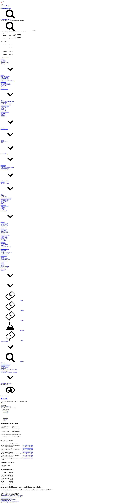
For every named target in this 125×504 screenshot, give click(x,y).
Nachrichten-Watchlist (5, 365)
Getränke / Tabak (4, 238)
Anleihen (22, 310)
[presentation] (3, 420)
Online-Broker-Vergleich (6, 169)
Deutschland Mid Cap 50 (6, 105)
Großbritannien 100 (5, 112)
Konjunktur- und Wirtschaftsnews (7, 80)
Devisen (21, 340)
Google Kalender (26, 445)
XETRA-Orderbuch (5, 180)
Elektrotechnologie (4, 231)
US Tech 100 (3, 109)
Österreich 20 (3, 114)
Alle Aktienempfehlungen (6, 84)
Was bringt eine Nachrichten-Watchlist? (9, 369)
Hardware (3, 242)
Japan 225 (3, 115)
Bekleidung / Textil (4, 225)
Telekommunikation (5, 267)
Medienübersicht (4, 141)
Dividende (5, 419)
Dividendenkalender (5, 168)
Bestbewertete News (5, 78)
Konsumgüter (3, 250)
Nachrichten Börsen (5, 496)
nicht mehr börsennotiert (5, 406)
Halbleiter (3, 239)
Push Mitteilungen (4, 384)
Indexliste (2, 195)
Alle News (3, 63)
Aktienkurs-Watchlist (5, 366)
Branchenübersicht (4, 129)
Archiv (2, 142)
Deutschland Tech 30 (5, 106)
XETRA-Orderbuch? (5, 183)
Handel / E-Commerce (5, 240)
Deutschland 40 (4, 102)
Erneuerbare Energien (5, 232)
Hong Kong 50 (4, 116)
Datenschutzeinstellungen (6, 499)
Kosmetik (2, 251)
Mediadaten (13, 499)
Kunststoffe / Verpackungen (6, 252)
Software (2, 265)
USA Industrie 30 (4, 107)
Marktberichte (3, 82)
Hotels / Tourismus (4, 244)
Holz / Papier (3, 243)
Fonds (21, 300)
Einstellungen (3, 368)
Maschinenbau (4, 256)
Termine (2, 87)
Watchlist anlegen (4, 371)
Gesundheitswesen (4, 237)
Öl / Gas (2, 261)
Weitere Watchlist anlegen (6, 363)
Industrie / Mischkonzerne (6, 246)
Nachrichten (3, 60)
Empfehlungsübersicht (5, 83)
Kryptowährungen (4, 341)
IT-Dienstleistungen (5, 249)
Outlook (31, 445)
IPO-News (3, 86)
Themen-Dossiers (4, 89)
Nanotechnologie (4, 258)
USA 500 (2, 108)
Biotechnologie (4, 226)
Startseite (2, 59)
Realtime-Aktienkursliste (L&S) (7, 167)
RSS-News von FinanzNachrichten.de (8, 502)
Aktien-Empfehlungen (13, 496)
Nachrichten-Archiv (8, 498)
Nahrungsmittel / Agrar (5, 259)
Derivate (22, 320)
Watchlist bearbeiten (5, 367)
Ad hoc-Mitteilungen (5, 5)
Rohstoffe (3, 264)
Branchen (2, 127)
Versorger (2, 270)
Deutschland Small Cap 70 (6, 103)
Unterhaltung (3, 269)
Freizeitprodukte (4, 236)
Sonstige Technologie (5, 266)
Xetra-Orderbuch (10, 495)
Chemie (2, 227)
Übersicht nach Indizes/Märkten (7, 101)
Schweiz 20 (3, 113)
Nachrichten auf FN (5, 62)
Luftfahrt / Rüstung (4, 254)
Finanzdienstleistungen (5, 235)
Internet (2, 247)
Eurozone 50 (3, 110)
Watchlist (22, 361)
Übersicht (2, 182)
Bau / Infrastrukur (4, 224)
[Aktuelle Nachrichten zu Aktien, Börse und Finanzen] (6, 8)
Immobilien (3, 245)
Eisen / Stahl (3, 230)
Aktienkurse (3, 165)
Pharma (2, 263)
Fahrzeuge (3, 233)
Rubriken (2, 75)
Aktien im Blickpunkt (5, 76)
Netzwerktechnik (4, 260)
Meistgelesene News (5, 79)
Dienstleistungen (4, 229)
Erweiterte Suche (5, 57)
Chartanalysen (3, 85)
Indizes (2, 100)
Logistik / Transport (5, 253)
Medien (2, 140)
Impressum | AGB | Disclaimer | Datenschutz (10, 501)
